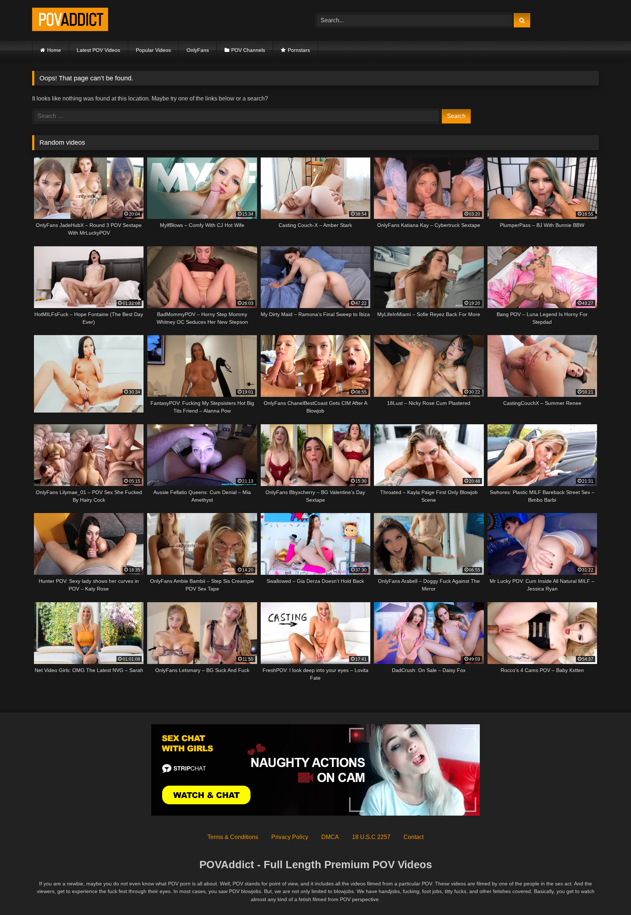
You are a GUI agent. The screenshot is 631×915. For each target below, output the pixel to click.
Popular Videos (153, 50)
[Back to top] (608, 893)
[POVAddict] (70, 21)
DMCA (330, 837)
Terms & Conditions (232, 837)
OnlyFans (198, 50)
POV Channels (248, 50)
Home (54, 50)
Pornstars (299, 50)
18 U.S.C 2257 (371, 837)
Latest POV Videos (98, 50)
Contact (414, 837)
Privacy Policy (289, 837)
